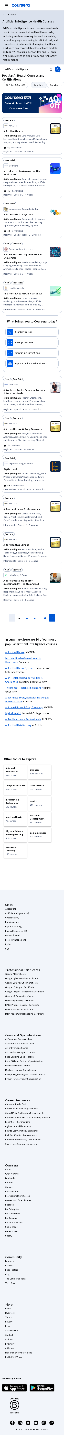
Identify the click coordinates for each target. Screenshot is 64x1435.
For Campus (11, 1218)
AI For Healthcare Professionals (23, 719)
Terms (8, 1317)
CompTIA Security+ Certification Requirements (28, 1117)
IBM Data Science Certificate (19, 1009)
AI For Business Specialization (19, 1043)
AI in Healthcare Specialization (20, 1052)
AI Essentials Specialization (18, 1039)
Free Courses (12, 1231)
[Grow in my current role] (32, 353)
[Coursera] (21, 5)
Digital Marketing (13, 926)
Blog (7, 1274)
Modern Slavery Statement (18, 1352)
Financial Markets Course (17, 1065)
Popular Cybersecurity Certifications (23, 1139)
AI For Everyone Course (16, 1048)
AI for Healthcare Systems (19, 668)
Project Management (15, 940)
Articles (9, 1339)
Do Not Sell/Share (13, 1357)
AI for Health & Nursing (18, 725)
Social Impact (11, 1227)
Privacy (8, 1321)
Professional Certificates (17, 1196)
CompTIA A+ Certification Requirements (24, 1113)
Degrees (9, 1204)
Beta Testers (11, 1270)
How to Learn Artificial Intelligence (22, 1131)
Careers (9, 1182)
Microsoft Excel (12, 935)
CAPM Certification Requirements (21, 1108)
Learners (9, 1261)
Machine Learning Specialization (20, 1070)
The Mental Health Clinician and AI (24, 688)
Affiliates (9, 1348)
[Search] (58, 69)
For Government (13, 1213)
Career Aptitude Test (15, 1104)
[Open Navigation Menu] (7, 5)
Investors (10, 1313)
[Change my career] (32, 342)
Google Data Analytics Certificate (21, 983)
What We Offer (12, 1173)
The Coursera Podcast (16, 1278)
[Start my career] (32, 332)
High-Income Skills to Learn (18, 1126)
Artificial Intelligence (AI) (17, 913)
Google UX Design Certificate (19, 996)
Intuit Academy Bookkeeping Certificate (24, 1014)
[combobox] (25, 69)
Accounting (10, 909)
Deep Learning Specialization (19, 1057)
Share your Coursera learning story (22, 1144)
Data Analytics (12, 922)
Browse (12, 14)
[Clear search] (51, 69)
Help (7, 1326)
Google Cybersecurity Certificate (21, 978)
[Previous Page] (12, 618)
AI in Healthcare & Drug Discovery (24, 707)
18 (45, 617)
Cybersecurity (12, 917)
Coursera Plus (12, 1191)
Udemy (8, 1235)
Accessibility (11, 1330)
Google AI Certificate (15, 974)
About (8, 1169)
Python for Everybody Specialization (23, 1079)
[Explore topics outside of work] (32, 363)
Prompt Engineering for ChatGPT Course (25, 1074)
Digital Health (13, 713)
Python (8, 944)
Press (8, 1308)
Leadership (10, 1178)
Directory (9, 1344)
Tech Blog (10, 1283)
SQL (7, 948)
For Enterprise (12, 1209)
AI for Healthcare (14, 652)
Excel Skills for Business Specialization (24, 1061)
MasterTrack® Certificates (18, 1200)
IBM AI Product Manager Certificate (22, 1005)
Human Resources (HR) (16, 931)
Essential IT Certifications (17, 1122)
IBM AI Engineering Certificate (19, 1000)
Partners (9, 1265)
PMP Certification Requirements (21, 1135)
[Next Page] (52, 618)
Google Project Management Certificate (24, 991)
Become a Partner (14, 1222)
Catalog (9, 1187)
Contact (9, 1335)
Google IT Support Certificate (19, 987)
